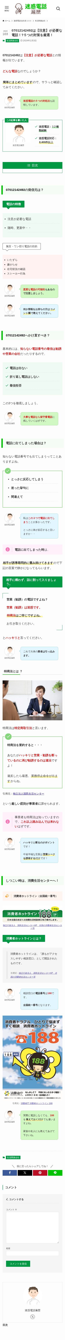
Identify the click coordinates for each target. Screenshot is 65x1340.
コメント (11, 1209)
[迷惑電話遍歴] (32, 8)
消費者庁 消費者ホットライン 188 (37, 1103)
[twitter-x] (32, 1316)
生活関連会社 (12, 41)
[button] (10, 1173)
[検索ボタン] (58, 8)
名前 (8, 1248)
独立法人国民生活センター (28, 793)
